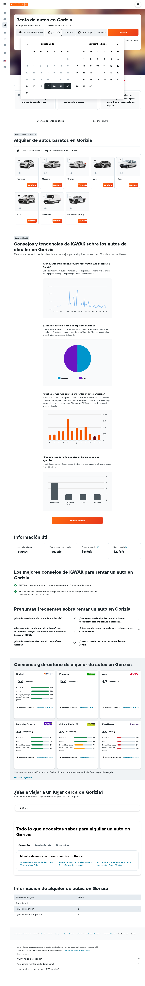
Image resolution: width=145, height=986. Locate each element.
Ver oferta (32, 185)
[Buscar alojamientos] (4, 19)
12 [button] (41, 72)
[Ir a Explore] (4, 33)
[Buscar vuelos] (4, 13)
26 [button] (40, 86)
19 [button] (41, 79)
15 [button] (61, 72)
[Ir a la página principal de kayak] (19, 4)
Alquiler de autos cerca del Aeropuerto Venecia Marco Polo (37, 863)
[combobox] (29, 25)
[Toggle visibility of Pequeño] (63, 378)
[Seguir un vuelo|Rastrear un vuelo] (4, 39)
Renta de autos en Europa (50, 934)
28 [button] (54, 86)
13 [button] (47, 72)
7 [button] (54, 65)
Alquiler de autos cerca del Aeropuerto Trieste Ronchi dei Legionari (75, 863)
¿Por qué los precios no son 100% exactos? (38, 969)
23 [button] (68, 79)
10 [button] (27, 72)
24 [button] (27, 86)
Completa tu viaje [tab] (43, 845)
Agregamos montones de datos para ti (35, 963)
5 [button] (40, 65)
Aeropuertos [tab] (24, 845)
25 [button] (34, 86)
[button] (5, 4)
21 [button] (54, 79)
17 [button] (27, 79)
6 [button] (47, 65)
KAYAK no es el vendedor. (29, 958)
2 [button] (68, 59)
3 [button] (27, 65)
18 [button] (34, 79)
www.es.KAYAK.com (21, 934)
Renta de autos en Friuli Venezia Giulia (100, 934)
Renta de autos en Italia (73, 934)
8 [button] (61, 65)
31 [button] (27, 93)
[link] (77, 520)
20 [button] (47, 79)
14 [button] (54, 72)
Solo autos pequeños (129, 40)
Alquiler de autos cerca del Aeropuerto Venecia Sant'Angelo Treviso (114, 863)
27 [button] (47, 86)
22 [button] (61, 79)
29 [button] (61, 86)
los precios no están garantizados (77, 950)
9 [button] (68, 65)
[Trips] (4, 53)
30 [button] (67, 86)
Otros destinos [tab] (62, 845)
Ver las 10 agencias (23, 777)
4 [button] (34, 65)
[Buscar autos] (4, 25)
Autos (35, 934)
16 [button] (68, 72)
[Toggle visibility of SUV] (82, 378)
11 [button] (34, 72)
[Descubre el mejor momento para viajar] (4, 45)
